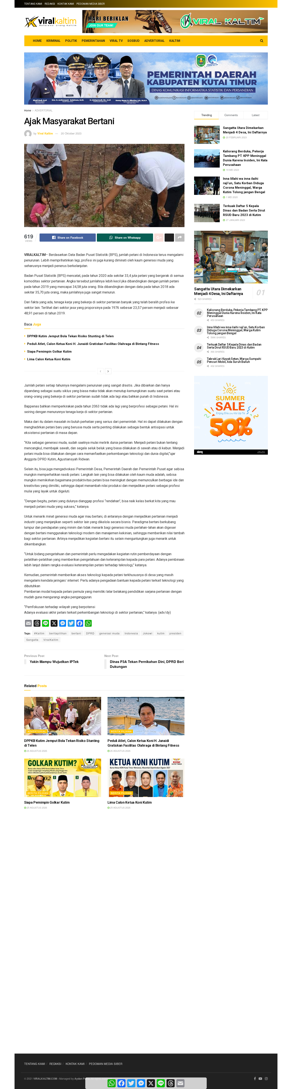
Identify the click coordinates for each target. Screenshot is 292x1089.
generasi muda (109, 633)
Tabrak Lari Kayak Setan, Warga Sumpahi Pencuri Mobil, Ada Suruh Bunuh (234, 360)
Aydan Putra (82, 1078)
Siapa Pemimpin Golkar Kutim (49, 351)
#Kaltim (39, 633)
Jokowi (147, 633)
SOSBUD (133, 40)
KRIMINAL (53, 40)
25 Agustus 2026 (36, 807)
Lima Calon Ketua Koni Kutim (48, 359)
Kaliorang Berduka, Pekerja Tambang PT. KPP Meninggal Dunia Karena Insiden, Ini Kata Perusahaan (237, 313)
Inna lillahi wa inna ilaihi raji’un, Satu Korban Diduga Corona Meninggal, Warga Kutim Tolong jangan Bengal (236, 330)
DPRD (90, 633)
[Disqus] (104, 876)
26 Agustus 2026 (36, 750)
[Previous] (100, 371)
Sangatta (32, 639)
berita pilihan (121, 731)
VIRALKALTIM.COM (45, 1078)
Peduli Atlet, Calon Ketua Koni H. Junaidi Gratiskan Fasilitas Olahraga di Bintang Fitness (93, 344)
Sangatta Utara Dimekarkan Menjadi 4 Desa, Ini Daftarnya (218, 291)
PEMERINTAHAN (93, 40)
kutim (161, 633)
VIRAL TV (116, 40)
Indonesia (131, 633)
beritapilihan (58, 633)
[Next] (108, 371)
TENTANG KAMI (33, 3)
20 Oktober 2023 (71, 133)
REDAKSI (50, 3)
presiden (175, 633)
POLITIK (71, 40)
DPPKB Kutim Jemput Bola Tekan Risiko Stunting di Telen (70, 336)
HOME (37, 40)
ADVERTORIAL (154, 40)
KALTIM (174, 40)
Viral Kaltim (45, 133)
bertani (76, 633)
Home (27, 110)
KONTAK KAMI (66, 3)
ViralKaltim (50, 639)
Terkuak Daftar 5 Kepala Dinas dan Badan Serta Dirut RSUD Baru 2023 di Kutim (244, 210)
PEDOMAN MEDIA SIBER (91, 3)
